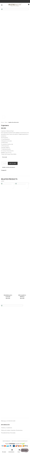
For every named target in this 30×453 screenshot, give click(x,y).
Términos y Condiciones (6, 427)
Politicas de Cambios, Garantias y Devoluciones (11, 430)
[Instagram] (16, 1)
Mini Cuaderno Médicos (22, 295)
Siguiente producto (28, 122)
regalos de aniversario (13, 122)
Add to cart (12, 163)
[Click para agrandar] (3, 117)
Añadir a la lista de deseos (8, 167)
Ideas (6, 122)
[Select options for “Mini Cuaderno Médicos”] (27, 187)
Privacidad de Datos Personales (8, 432)
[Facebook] (14, 1)
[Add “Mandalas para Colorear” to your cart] (12, 187)
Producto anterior (25, 122)
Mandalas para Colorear (8, 295)
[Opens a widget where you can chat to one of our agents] (25, 450)
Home (2, 122)
